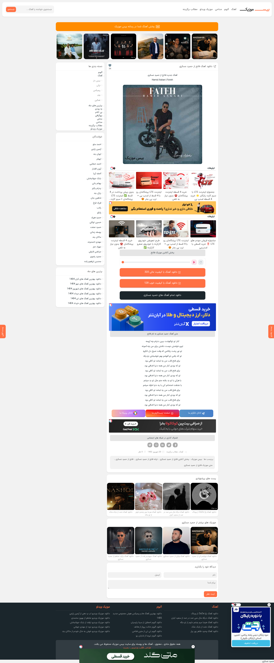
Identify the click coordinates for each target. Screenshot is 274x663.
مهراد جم (97, 246)
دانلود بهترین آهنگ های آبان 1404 (85, 279)
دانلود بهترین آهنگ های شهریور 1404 (84, 288)
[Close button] (269, 604)
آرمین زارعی (96, 149)
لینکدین (162, 445)
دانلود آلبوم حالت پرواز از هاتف (148, 627)
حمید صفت (95, 227)
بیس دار (96, 80)
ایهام (99, 159)
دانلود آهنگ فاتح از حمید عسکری (195, 66)
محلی (99, 119)
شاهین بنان (96, 198)
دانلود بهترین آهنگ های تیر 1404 (86, 298)
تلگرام (149, 445)
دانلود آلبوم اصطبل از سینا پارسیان (146, 622)
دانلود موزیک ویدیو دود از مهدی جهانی (92, 627)
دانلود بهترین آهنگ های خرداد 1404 (84, 303)
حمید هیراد (96, 217)
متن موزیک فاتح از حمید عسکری (198, 465)
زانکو (99, 212)
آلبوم (226, 9)
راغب (99, 207)
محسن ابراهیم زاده (92, 261)
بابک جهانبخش (94, 178)
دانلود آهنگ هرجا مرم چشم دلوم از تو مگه (199, 622)
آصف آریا (97, 173)
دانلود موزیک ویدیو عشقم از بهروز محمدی (90, 618)
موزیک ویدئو (206, 9)
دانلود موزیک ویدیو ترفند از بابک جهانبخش (90, 622)
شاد (98, 95)
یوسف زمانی (95, 232)
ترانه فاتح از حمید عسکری (147, 459)
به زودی (98, 109)
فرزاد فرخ (97, 203)
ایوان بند (97, 154)
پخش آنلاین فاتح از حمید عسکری (174, 459)
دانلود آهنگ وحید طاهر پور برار (204, 631)
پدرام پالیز (96, 188)
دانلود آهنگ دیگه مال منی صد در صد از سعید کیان (194, 618)
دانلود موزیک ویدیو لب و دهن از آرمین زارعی (89, 613)
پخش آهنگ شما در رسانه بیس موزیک (134, 27)
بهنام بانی (96, 183)
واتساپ (156, 445)
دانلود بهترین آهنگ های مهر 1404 (85, 284)
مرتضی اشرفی (95, 251)
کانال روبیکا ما (126, 413)
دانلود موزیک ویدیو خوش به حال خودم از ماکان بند (86, 631)
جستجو (11, 9)
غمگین (97, 100)
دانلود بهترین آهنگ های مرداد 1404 (84, 293)
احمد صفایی (95, 164)
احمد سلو (97, 144)
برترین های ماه (95, 105)
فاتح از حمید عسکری (124, 459)
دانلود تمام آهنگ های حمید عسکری (162, 295)
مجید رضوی (95, 256)
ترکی (98, 85)
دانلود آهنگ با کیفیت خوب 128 (160, 283)
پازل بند (97, 193)
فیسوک (175, 445)
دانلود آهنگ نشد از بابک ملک (204, 627)
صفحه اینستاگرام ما (161, 413)
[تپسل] (110, 202)
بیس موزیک (196, 459)
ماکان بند (96, 237)
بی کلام (98, 112)
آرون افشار (96, 169)
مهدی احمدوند (94, 242)
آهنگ (233, 9)
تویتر (168, 445)
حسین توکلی (95, 222)
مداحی (218, 9)
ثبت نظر (210, 594)
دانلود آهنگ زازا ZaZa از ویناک (204, 613)
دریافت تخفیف (251, 643)
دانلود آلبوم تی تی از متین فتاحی (147, 631)
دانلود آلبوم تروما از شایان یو (149, 635)
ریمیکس (96, 90)
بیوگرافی (98, 115)
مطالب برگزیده (190, 9)
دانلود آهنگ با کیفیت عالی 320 (161, 272)
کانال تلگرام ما (194, 413)
